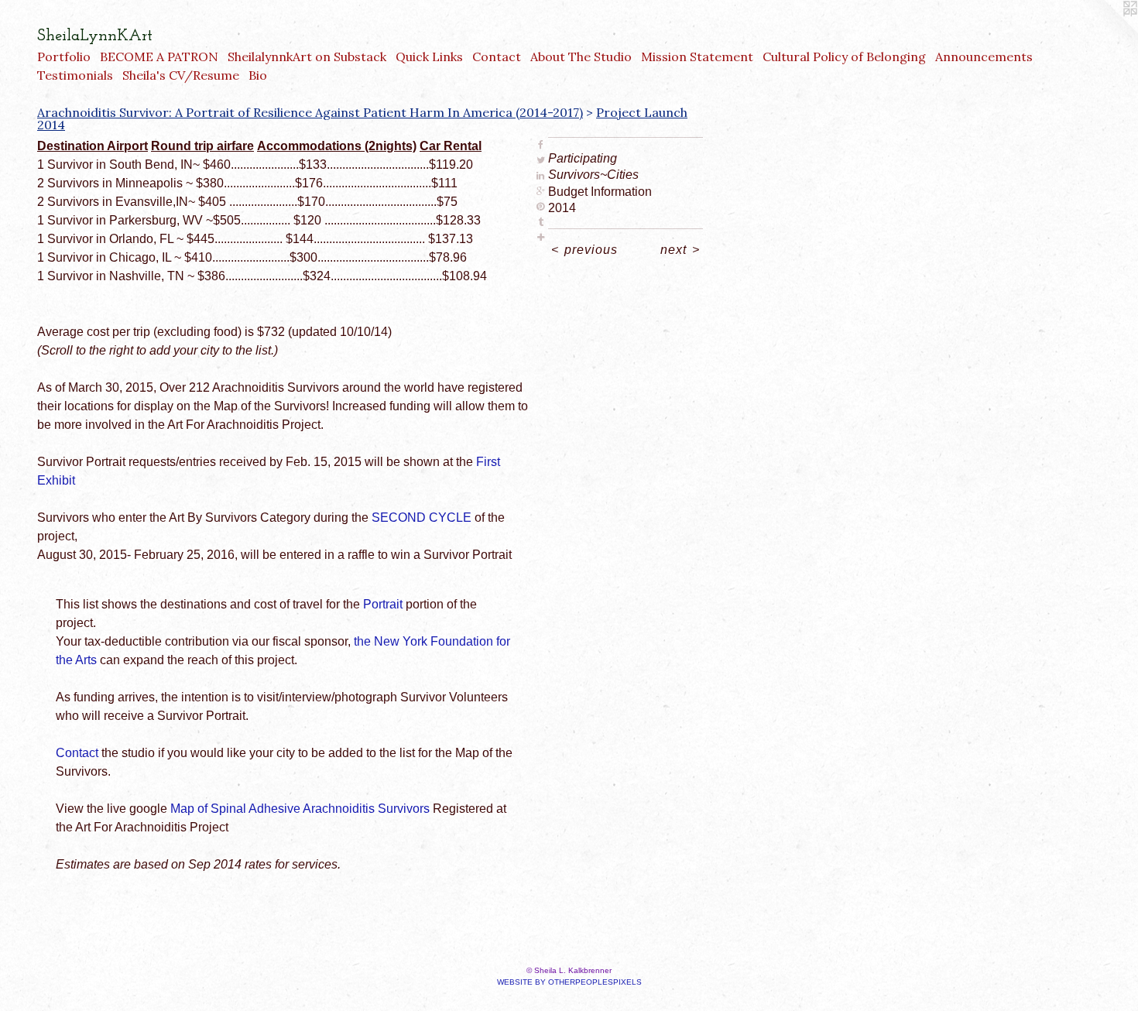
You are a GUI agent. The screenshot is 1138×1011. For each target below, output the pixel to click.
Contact (496, 56)
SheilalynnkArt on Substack (307, 56)
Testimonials (75, 75)
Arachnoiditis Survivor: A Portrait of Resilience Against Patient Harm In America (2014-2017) (310, 112)
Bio (258, 75)
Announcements (984, 56)
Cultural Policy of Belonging (844, 56)
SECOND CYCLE (421, 517)
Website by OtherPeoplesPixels (569, 982)
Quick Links (429, 56)
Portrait (383, 604)
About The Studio (581, 56)
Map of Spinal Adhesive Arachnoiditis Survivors (300, 808)
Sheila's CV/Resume (180, 75)
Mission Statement (697, 56)
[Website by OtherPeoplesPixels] (1107, 31)
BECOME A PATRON (159, 56)
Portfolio (64, 56)
